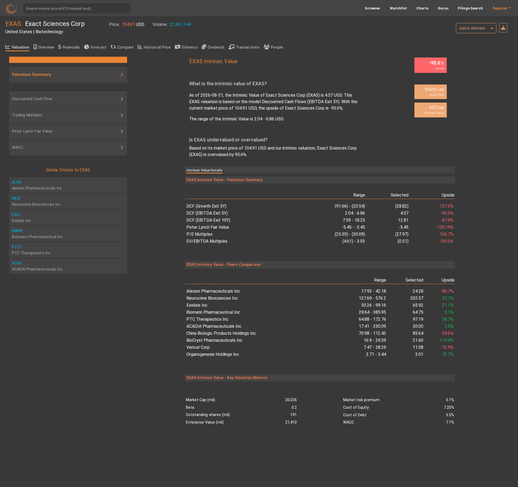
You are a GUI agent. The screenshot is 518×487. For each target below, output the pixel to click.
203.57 (416, 298)
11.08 (418, 347)
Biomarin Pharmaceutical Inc (213, 312)
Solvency (189, 47)
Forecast (99, 47)
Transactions (248, 47)
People (277, 47)
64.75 (418, 312)
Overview (46, 47)
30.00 (418, 326)
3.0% (449, 326)
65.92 (418, 305)
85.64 (418, 333)
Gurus (443, 8)
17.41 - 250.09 (372, 326)
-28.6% (447, 333)
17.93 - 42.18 (373, 291)
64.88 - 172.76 (372, 319)
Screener (372, 8)
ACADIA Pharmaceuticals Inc (213, 326)
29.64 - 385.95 (372, 312)
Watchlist (398, 8)
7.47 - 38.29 (375, 347)
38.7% (448, 319)
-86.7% (447, 291)
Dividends (216, 47)
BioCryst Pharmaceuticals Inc (214, 340)
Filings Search (470, 8)
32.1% (448, 298)
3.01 (419, 354)
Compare (125, 47)
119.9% (447, 340)
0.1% (449, 312)
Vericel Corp (198, 347)
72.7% (448, 354)
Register (500, 8)
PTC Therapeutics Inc (207, 319)
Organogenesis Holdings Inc (212, 354)
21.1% (448, 305)
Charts (422, 8)
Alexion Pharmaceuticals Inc (213, 291)
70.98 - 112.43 (372, 333)
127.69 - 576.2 (372, 298)
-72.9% (447, 347)
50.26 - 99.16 (373, 305)
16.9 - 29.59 (375, 340)
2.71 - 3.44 (376, 354)
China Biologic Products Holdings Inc (221, 333)
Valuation (20, 47)
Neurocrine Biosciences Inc (212, 298)
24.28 (418, 291)
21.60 (418, 340)
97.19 (418, 319)
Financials (71, 47)
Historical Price (157, 47)
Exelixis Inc (196, 305)
